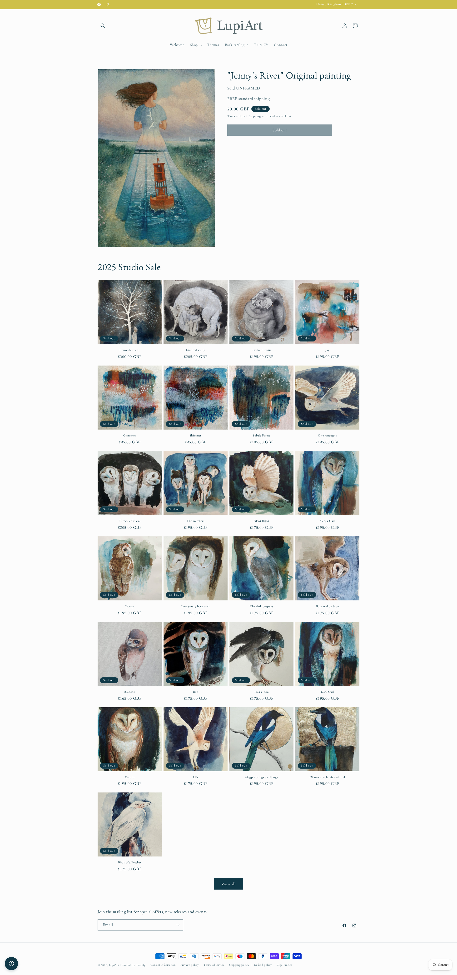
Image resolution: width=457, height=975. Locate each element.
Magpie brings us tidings (261, 777)
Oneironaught (327, 435)
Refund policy (263, 965)
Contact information (163, 965)
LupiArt (114, 965)
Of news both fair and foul (327, 777)
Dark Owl (327, 692)
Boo (195, 692)
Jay (327, 350)
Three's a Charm (130, 521)
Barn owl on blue (327, 606)
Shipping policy (239, 965)
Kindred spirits (261, 350)
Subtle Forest (261, 435)
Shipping (255, 116)
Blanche (129, 692)
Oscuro (129, 777)
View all (228, 884)
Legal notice (284, 965)
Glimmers (129, 435)
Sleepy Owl (327, 521)
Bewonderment (129, 350)
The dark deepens (261, 606)
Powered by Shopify (133, 965)
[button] (103, 25)
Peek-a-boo (261, 692)
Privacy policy (189, 965)
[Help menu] (11, 963)
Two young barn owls (195, 606)
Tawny (129, 606)
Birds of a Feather (129, 862)
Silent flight (261, 521)
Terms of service (214, 965)
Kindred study (195, 350)
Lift (195, 777)
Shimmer (195, 435)
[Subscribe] (178, 924)
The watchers (195, 521)
